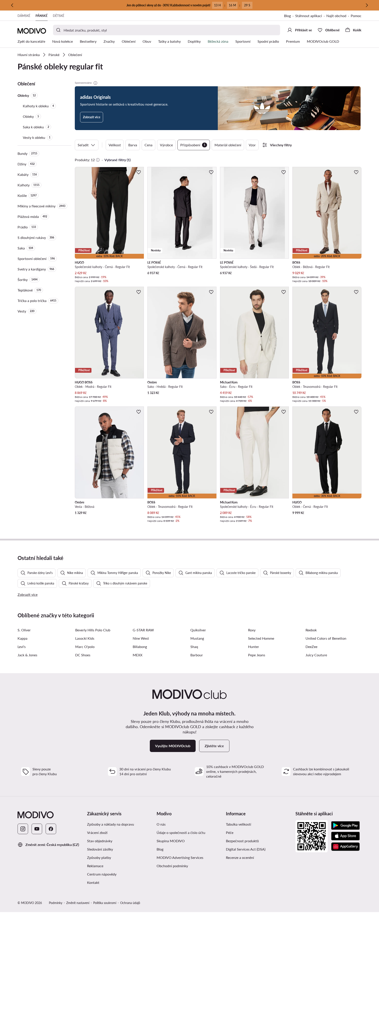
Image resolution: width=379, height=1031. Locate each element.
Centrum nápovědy (101, 874)
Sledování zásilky (100, 849)
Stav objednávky (99, 841)
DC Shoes (82, 655)
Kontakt (93, 882)
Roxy (252, 630)
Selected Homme (261, 638)
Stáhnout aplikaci (310, 16)
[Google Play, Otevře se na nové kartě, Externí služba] (345, 825)
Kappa (22, 638)
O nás (161, 824)
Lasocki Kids (84, 638)
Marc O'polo (85, 646)
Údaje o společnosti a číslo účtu (181, 832)
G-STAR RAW (143, 630)
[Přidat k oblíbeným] (138, 172)
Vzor (252, 145)
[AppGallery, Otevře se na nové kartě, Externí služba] (345, 846)
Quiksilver (198, 630)
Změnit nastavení (77, 903)
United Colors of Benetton (326, 638)
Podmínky (55, 903)
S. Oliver (24, 630)
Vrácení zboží (97, 832)
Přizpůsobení (192, 145)
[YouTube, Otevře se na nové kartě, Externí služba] (37, 829)
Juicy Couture (316, 655)
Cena (148, 145)
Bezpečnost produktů (242, 841)
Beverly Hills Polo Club (92, 630)
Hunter (253, 646)
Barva (132, 145)
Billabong (140, 646)
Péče (229, 832)
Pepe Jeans (256, 655)
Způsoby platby (117, 857)
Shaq (194, 646)
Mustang (197, 638)
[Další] (366, 5)
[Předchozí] (12, 5)
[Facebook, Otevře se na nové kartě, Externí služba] (51, 829)
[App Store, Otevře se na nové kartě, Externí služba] (345, 836)
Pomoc (356, 16)
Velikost (115, 145)
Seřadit (83, 145)
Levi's (22, 646)
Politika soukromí (104, 903)
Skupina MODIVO (190, 841)
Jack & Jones (27, 655)
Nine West (141, 638)
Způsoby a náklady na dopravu (120, 824)
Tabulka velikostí (238, 824)
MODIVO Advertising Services (190, 857)
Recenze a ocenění (240, 857)
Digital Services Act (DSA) (245, 849)
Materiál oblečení (228, 145)
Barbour (196, 655)
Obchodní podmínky (190, 865)
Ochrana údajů (130, 903)
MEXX (137, 655)
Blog (289, 16)
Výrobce (166, 145)
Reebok (311, 630)
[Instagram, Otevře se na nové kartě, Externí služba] (23, 829)
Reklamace (95, 866)
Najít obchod (336, 16)
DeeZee (311, 646)
